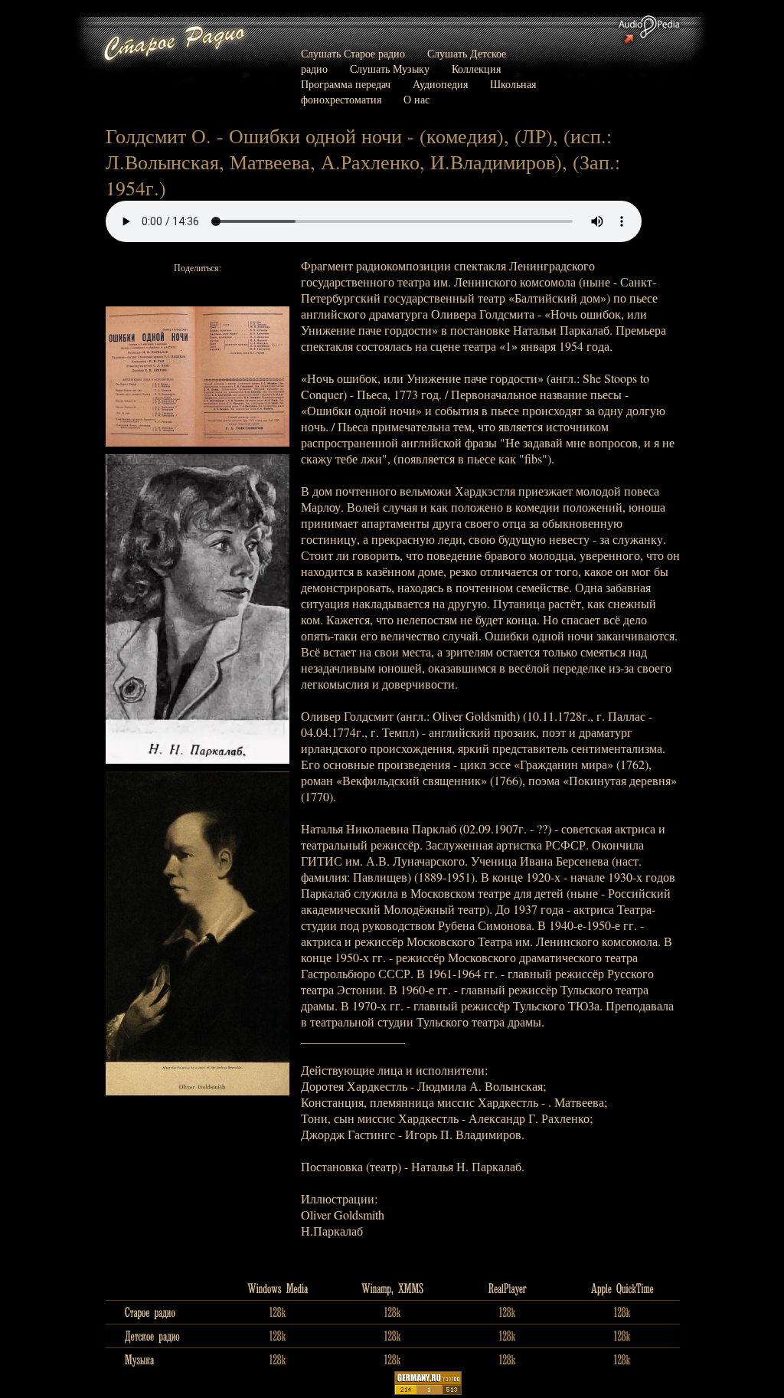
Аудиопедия (440, 84)
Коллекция (476, 68)
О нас (416, 99)
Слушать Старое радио (353, 53)
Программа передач (345, 84)
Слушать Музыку (390, 68)
